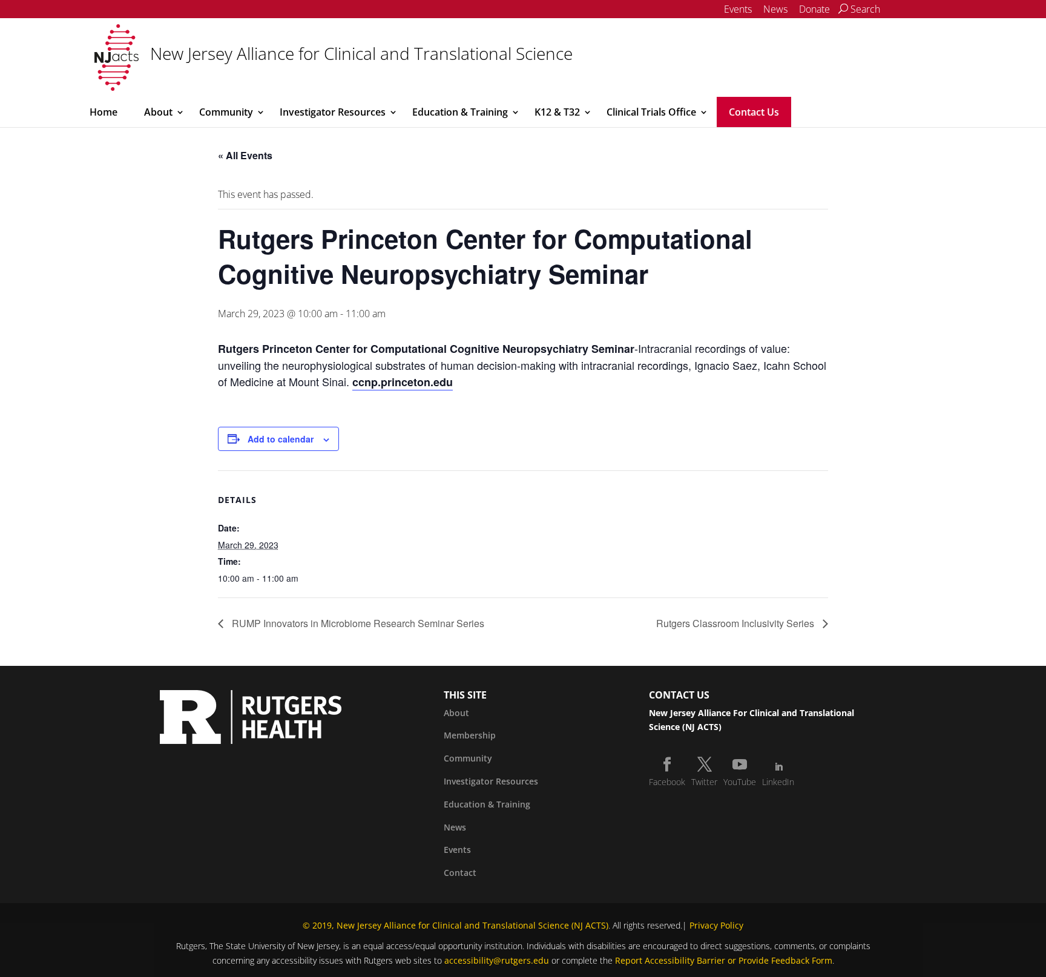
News (775, 9)
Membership (470, 735)
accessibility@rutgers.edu (496, 960)
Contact (460, 872)
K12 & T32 (557, 112)
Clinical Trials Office (651, 112)
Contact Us (754, 112)
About (158, 112)
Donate (814, 9)
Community (226, 112)
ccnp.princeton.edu (402, 382)
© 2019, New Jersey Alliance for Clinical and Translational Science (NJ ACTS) (455, 925)
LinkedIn (778, 782)
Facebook (667, 782)
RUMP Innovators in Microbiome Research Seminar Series (356, 623)
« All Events (245, 155)
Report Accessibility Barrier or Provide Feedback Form (723, 960)
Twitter (704, 782)
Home (103, 112)
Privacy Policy (716, 925)
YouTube (739, 782)
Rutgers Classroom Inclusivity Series (736, 623)
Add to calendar (281, 439)
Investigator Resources (333, 112)
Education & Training (460, 112)
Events (738, 9)
